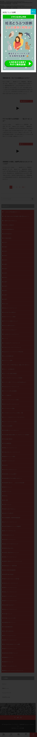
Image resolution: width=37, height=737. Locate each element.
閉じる (33, 11)
